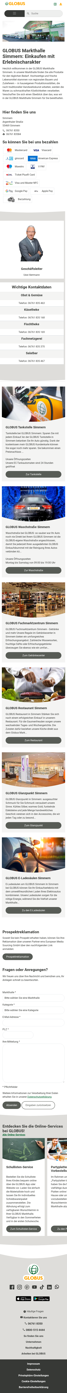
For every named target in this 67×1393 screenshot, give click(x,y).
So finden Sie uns (33, 1336)
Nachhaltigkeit (33, 1347)
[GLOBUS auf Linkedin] (49, 1287)
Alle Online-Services (13, 1134)
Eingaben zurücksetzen (38, 1105)
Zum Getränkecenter (33, 655)
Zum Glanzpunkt (33, 825)
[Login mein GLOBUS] (61, 4)
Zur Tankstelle (33, 474)
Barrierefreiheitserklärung (33, 1387)
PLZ (4, 1029)
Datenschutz (34, 1369)
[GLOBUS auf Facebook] (11, 1287)
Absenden (11, 1105)
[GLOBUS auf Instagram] (19, 1287)
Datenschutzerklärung (39, 1096)
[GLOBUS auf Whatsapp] (56, 1287)
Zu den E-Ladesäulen (33, 910)
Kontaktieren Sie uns (35, 1317)
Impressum (33, 1363)
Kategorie (7, 1004)
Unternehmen (33, 1341)
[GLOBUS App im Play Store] (41, 1300)
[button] (14, 13)
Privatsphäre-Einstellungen (33, 1375)
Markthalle (8, 992)
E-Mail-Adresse (10, 1017)
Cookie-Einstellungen (33, 1381)
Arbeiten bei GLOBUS (33, 1353)
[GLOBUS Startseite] (15, 4)
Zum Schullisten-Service (23, 1228)
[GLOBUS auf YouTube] (34, 1287)
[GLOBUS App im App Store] (24, 1300)
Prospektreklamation (17, 956)
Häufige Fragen (35, 1311)
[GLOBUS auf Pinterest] (26, 1287)
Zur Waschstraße (33, 570)
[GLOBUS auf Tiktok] (41, 1287)
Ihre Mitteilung (10, 1041)
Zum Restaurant (33, 740)
